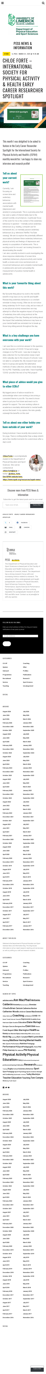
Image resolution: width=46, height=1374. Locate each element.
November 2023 (28, 772)
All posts (15, 560)
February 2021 (7, 835)
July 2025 (26, 734)
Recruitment (7, 678)
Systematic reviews (20, 1074)
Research (26, 678)
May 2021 (26, 828)
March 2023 (27, 787)
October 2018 (7, 888)
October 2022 (7, 798)
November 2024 (28, 749)
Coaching (26, 663)
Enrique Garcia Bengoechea (14, 1026)
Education (22, 1022)
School (15, 1069)
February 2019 (7, 881)
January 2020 (27, 858)
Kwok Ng (7, 1036)
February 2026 (7, 723)
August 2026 (7, 711)
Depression (25, 1019)
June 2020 (6, 850)
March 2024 (27, 764)
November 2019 (28, 862)
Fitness (37, 1026)
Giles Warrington (21, 1030)
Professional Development (31, 1060)
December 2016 (8, 929)
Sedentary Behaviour (25, 1069)
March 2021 (27, 832)
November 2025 (28, 726)
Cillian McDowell (7, 1016)
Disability (34, 1019)
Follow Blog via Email (12, 622)
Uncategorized (28, 686)
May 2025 (26, 738)
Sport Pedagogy (8, 1072)
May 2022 (26, 805)
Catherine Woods (11, 1011)
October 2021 (7, 820)
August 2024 (7, 756)
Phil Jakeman (19, 1050)
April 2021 (6, 832)
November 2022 (28, 794)
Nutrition (23, 1044)
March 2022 (27, 809)
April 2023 (6, 787)
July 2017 (26, 914)
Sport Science (28, 682)
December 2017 (8, 907)
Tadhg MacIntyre (33, 1074)
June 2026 (6, 715)
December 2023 (8, 772)
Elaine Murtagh (34, 1022)
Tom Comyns (37, 1077)
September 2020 (28, 843)
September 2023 (28, 775)
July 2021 (26, 824)
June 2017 (6, 918)
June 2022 (6, 805)
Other (6, 54)
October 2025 (7, 730)
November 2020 (28, 839)
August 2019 (7, 869)
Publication (20, 1065)
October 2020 (7, 843)
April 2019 (6, 877)
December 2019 (8, 862)
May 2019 (26, 873)
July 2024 (26, 756)
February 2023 (7, 790)
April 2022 (6, 809)
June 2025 (6, 738)
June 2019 (6, 873)
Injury (18, 1034)
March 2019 (27, 877)
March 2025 (27, 742)
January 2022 (27, 813)
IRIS (29, 1033)
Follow (7, 644)
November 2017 (28, 907)
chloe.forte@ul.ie (10, 471)
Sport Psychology (20, 1072)
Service (5, 682)
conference (28, 1016)
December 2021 (8, 817)
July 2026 (26, 711)
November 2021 (28, 817)
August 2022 (7, 802)
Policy (19, 1060)
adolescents (8, 1000)
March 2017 (27, 922)
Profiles (7, 517)
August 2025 (7, 734)
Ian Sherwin (12, 1033)
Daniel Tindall (6, 1019)
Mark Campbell (22, 1037)
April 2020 (6, 854)
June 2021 (6, 828)
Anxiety (16, 1004)
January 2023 (27, 790)
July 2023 (26, 779)
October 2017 (7, 911)
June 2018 (6, 896)
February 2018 (7, 903)
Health (33, 1030)
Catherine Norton (30, 1008)
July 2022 (26, 802)
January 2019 (27, 881)
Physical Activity (15, 1054)
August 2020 (7, 847)
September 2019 (28, 866)
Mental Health (34, 1040)
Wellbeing (6, 1081)
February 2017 (7, 926)
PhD (39, 1047)
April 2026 (6, 719)
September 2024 (28, 753)
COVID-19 (36, 1016)
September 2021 (28, 820)
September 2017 (28, 911)
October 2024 (7, 753)
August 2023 (7, 779)
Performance (9, 1046)
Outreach (6, 671)
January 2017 (27, 926)
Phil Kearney (30, 1050)
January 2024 (27, 768)
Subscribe (37, 505)
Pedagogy (30, 1044)
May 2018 (26, 896)
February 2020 (7, 858)
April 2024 (6, 764)
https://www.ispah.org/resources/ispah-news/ (22, 480)
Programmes (7, 675)
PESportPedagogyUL (25, 1047)
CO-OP (5, 663)
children (22, 1012)
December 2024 (8, 749)
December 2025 (8, 726)
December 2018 (8, 884)
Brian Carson (16, 1008)
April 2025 (6, 742)
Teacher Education (12, 1077)
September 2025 (28, 730)
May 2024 (26, 760)
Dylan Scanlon (13, 1022)
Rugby (10, 1069)
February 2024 (7, 768)
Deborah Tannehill (16, 1019)
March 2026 (27, 719)
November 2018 (28, 884)
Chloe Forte (8, 456)
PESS (15, 54)
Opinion (5, 667)
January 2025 (27, 745)
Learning (13, 1037)
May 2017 (26, 918)
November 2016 (28, 929)
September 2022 (28, 798)
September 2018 (28, 888)
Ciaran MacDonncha (34, 1011)
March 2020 (27, 854)
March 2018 (27, 899)
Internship (24, 1033)
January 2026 (27, 723)
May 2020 (26, 850)
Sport (36, 1068)
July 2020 (26, 847)
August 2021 (7, 824)
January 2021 (27, 835)
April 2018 (6, 899)
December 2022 (8, 794)
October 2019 (7, 866)
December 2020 (8, 839)
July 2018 (26, 892)
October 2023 (7, 775)
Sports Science (31, 1072)
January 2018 (27, 903)
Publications (27, 675)
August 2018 (7, 892)
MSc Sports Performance (11, 1044)
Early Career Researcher (24, 514)
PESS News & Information (23, 45)
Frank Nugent (8, 1030)
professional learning (9, 1065)
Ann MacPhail (22, 1000)
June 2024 (6, 760)
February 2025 (7, 745)
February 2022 (7, 813)
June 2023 (6, 783)
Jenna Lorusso (35, 1033)
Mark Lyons (33, 1037)
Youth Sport (12, 1081)
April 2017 (6, 922)
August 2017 (7, 914)
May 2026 (26, 715)
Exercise (30, 1026)
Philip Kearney (9, 1050)
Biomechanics (24, 1005)
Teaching (6, 686)
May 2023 (26, 783)
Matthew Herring (17, 1040)
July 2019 (26, 869)
